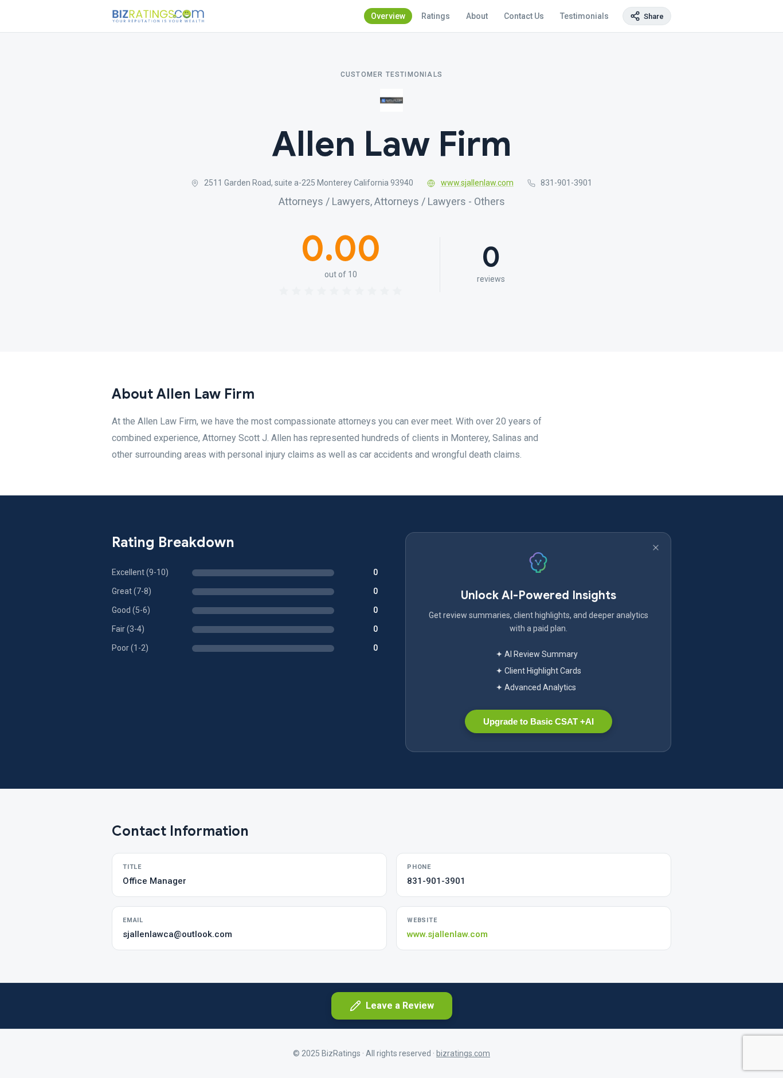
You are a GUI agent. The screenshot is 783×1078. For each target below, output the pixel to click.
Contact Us (524, 16)
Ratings (435, 16)
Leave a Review (400, 1005)
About (477, 16)
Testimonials (584, 16)
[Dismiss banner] (656, 548)
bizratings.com (463, 1053)
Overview (388, 16)
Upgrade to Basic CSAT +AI (538, 721)
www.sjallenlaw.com (477, 182)
